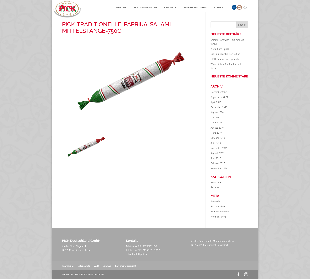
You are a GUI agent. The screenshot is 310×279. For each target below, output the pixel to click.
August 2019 (217, 127)
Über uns (120, 7)
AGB (96, 265)
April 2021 (216, 102)
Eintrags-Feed (218, 206)
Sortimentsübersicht (125, 265)
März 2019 (216, 132)
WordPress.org (218, 216)
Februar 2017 (218, 163)
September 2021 (219, 97)
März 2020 (216, 122)
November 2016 (219, 168)
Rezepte (215, 187)
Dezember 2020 (219, 107)
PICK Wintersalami (145, 7)
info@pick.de (141, 254)
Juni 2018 (216, 142)
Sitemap (107, 265)
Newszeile (216, 182)
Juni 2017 (216, 158)
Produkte (170, 7)
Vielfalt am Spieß (220, 48)
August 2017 (217, 153)
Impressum (67, 265)
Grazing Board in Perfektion (225, 53)
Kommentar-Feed (220, 211)
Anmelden (216, 201)
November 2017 (219, 148)
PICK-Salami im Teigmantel (225, 59)
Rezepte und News (195, 7)
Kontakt (219, 7)
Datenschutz (84, 265)
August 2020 (217, 112)
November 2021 (219, 91)
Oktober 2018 (218, 137)
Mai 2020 (215, 117)
